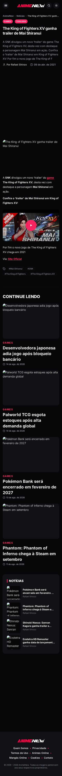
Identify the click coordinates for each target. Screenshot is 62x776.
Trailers (21, 21)
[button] (31, 225)
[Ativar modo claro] (56, 6)
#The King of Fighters (15, 274)
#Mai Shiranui (15, 268)
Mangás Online (18, 757)
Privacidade (39, 748)
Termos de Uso (19, 752)
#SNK (30, 268)
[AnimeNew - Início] (31, 5)
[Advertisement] (31, 103)
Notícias (21, 16)
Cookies (35, 757)
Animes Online (40, 752)
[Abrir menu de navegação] (6, 6)
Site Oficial (15, 259)
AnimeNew (8, 16)
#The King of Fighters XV (43, 274)
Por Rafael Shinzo (17, 64)
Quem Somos (20, 748)
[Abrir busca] (49, 6)
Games (7, 21)
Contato (48, 757)
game (50, 177)
